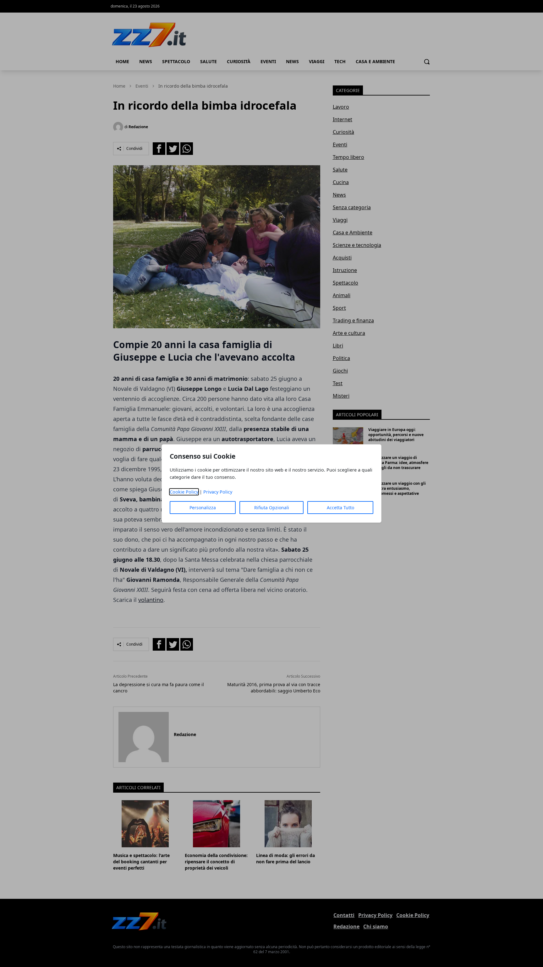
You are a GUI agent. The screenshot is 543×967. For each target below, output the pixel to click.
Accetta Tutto (340, 508)
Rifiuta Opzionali (271, 508)
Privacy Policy (217, 492)
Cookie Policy (184, 492)
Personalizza (202, 508)
